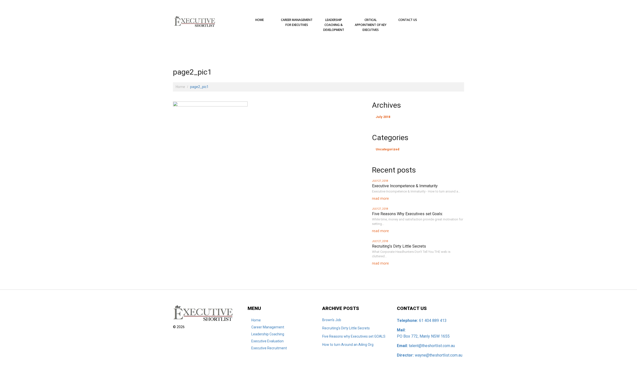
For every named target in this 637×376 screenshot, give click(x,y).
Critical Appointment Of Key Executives (370, 25)
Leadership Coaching (267, 334)
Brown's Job (331, 320)
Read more (380, 198)
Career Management (267, 327)
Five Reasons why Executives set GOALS (353, 336)
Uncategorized (387, 149)
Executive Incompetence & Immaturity (405, 186)
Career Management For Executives (297, 22)
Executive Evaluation (267, 341)
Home (259, 20)
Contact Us (407, 20)
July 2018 (383, 117)
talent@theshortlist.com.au (432, 345)
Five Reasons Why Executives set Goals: (407, 213)
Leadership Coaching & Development (333, 25)
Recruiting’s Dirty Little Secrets (399, 246)
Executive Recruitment (269, 348)
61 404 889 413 (433, 320)
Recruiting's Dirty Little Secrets (346, 328)
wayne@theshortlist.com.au (438, 355)
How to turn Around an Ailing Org (347, 345)
